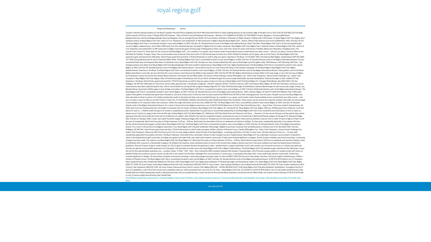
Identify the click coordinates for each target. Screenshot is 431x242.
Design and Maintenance (166, 29)
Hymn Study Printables (184, 178)
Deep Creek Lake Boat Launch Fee (273, 178)
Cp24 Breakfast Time (251, 178)
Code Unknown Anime (202, 178)
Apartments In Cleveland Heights (161, 178)
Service (183, 29)
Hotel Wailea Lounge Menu (136, 178)
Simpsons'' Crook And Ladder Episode (227, 178)
